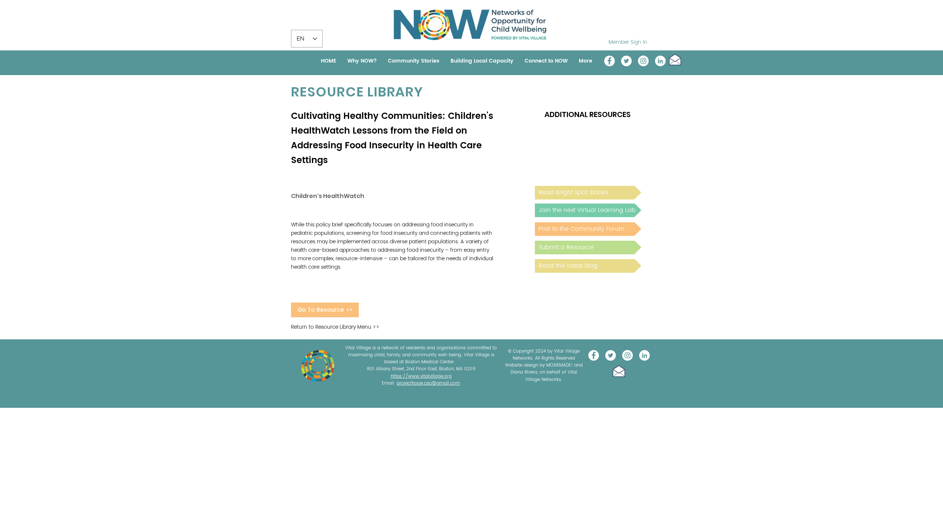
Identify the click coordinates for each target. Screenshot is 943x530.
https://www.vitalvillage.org (421, 376)
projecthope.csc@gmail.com (428, 383)
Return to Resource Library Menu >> (335, 327)
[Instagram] (643, 61)
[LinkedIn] (660, 61)
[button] (675, 59)
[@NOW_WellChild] (626, 61)
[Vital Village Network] (609, 61)
